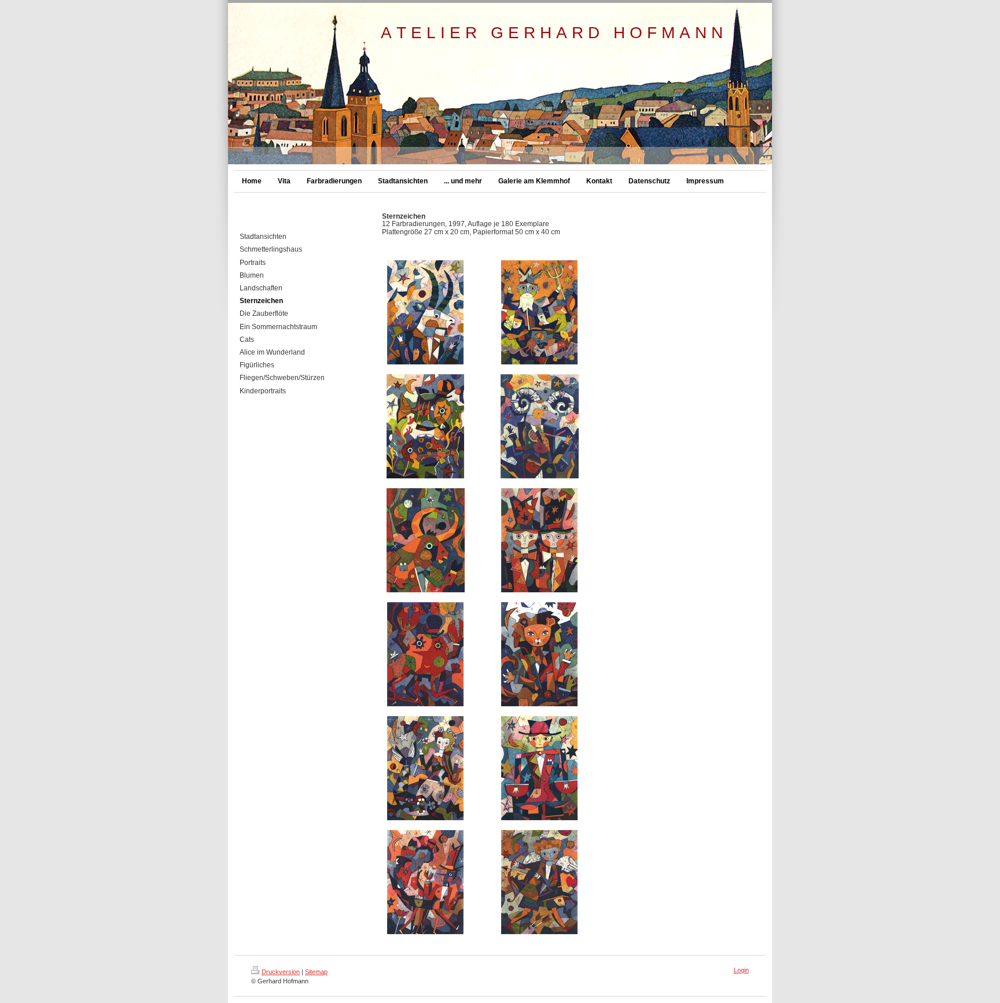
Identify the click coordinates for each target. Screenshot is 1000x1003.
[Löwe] (539, 654)
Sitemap (316, 971)
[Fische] (425, 426)
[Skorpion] (425, 882)
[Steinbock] (425, 312)
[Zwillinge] (539, 540)
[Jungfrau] (425, 768)
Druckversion (281, 971)
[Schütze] (539, 882)
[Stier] (426, 540)
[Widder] (540, 426)
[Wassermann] (539, 312)
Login (741, 970)
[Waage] (539, 768)
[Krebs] (425, 654)
